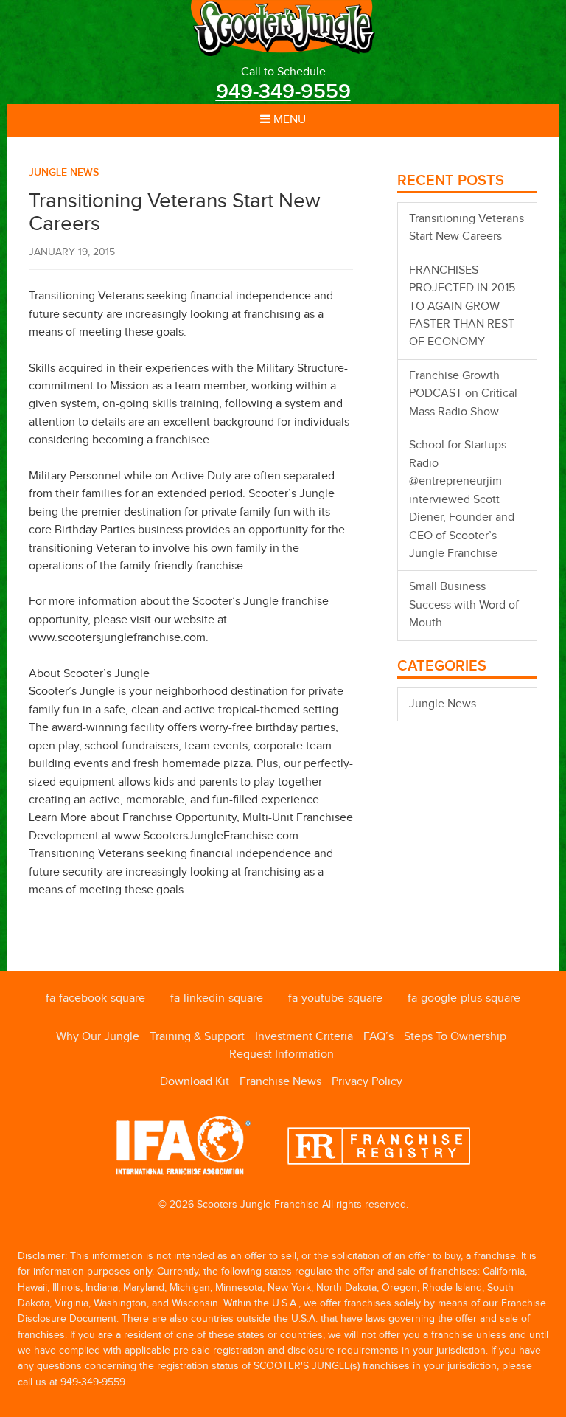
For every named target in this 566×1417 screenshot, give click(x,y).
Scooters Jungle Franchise (283, 28)
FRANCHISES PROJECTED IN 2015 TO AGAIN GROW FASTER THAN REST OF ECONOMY (462, 306)
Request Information (281, 1054)
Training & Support (197, 1037)
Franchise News (280, 1082)
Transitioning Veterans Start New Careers (466, 227)
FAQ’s (378, 1037)
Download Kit (194, 1082)
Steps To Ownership (455, 1037)
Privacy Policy (367, 1082)
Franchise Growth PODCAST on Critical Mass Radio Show (463, 394)
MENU (288, 120)
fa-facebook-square (95, 998)
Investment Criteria (304, 1037)
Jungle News (64, 172)
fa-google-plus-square (464, 998)
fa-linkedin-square (216, 998)
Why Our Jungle (97, 1037)
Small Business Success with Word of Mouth (464, 605)
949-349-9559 (283, 92)
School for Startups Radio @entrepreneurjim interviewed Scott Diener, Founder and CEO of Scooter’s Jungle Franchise (461, 499)
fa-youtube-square (335, 998)
